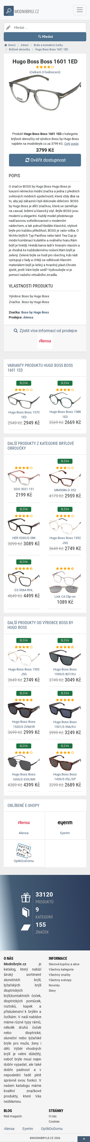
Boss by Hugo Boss (35, 312)
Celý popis (71, 144)
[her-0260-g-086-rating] (24, 516)
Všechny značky (59, 975)
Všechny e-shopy (60, 980)
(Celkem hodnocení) (45, 72)
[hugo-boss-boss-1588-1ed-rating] (65, 389)
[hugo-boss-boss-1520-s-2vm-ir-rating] (24, 700)
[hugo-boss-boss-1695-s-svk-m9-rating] (24, 752)
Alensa (28, 317)
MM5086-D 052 (65, 490)
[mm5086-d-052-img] (65, 478)
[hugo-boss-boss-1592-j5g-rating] (65, 516)
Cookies (54, 1121)
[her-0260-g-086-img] (24, 526)
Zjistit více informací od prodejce (47, 330)
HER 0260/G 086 (24, 538)
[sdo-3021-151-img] (24, 477)
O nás (52, 1116)
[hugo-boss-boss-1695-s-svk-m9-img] (24, 763)
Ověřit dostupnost (48, 160)
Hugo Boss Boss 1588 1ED (65, 414)
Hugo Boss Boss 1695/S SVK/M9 (24, 776)
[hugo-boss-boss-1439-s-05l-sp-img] (65, 762)
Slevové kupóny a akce (64, 964)
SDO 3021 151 (24, 489)
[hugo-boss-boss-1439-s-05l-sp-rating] (65, 752)
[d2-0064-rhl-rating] (24, 568)
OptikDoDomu (52, 1129)
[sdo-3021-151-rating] (24, 468)
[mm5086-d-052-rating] (65, 468)
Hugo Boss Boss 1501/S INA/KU (65, 724)
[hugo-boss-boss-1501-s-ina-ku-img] (65, 710)
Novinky (54, 985)
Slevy (52, 990)
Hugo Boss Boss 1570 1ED (24, 414)
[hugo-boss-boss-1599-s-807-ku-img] (65, 658)
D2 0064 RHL (23, 590)
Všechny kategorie (61, 969)
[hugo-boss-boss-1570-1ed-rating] (24, 389)
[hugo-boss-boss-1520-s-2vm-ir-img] (24, 710)
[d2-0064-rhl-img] (24, 579)
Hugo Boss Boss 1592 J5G (65, 540)
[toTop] (84, 1139)
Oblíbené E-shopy (23, 805)
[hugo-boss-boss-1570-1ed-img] (24, 400)
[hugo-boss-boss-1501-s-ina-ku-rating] (65, 700)
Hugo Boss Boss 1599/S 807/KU (65, 671)
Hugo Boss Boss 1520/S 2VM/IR (24, 724)
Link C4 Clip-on (65, 596)
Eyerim (27, 1129)
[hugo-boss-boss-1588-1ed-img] (65, 400)
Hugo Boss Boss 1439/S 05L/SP (65, 776)
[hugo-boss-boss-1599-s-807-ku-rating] (65, 647)
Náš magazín (13, 1116)
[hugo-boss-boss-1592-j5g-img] (65, 526)
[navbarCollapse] (79, 10)
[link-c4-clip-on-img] (65, 582)
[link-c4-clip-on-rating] (65, 568)
